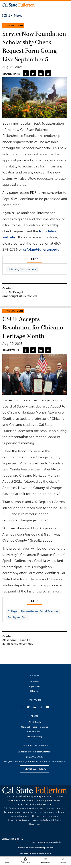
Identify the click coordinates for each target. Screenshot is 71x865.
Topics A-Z (35, 686)
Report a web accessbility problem (35, 848)
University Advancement (22, 269)
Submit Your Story (34, 769)
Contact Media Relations (34, 726)
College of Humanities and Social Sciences (33, 611)
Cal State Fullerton (18, 4)
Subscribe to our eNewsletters (35, 751)
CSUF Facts (34, 722)
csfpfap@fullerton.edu (41, 249)
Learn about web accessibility (46, 842)
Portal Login (25, 860)
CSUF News (13, 15)
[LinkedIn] (41, 73)
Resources (45, 861)
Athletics (35, 691)
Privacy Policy (34, 736)
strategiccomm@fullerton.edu (34, 804)
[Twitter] (33, 73)
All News (35, 681)
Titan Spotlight (13, 25)
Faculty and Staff (17, 617)
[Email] (48, 73)
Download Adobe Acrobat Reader (35, 853)
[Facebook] (26, 73)
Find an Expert (35, 731)
